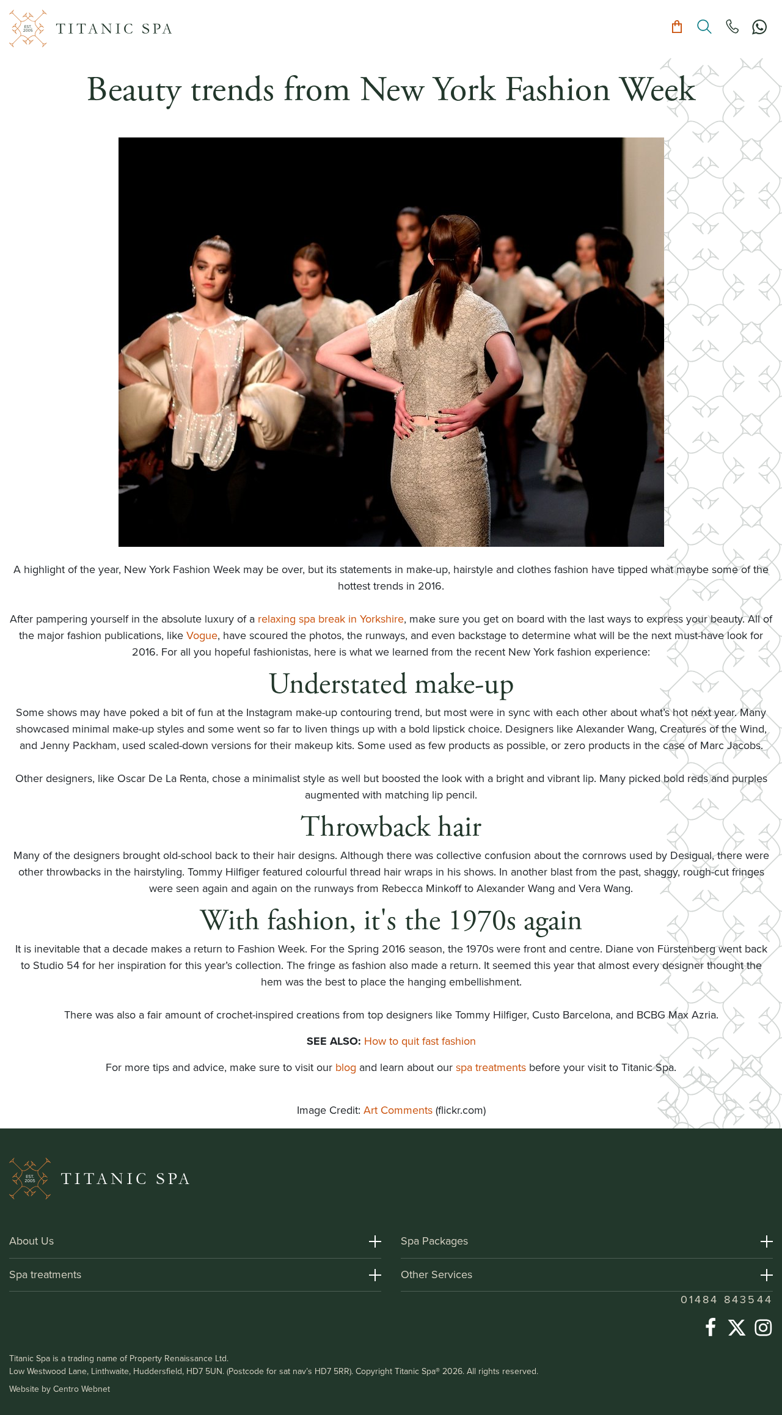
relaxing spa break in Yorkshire (331, 619)
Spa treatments (45, 1274)
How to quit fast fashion (420, 1041)
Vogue (201, 635)
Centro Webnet (81, 1389)
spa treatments (491, 1067)
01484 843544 (727, 1299)
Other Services (436, 1274)
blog (347, 1067)
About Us (31, 1241)
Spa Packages (434, 1241)
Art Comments (398, 1110)
